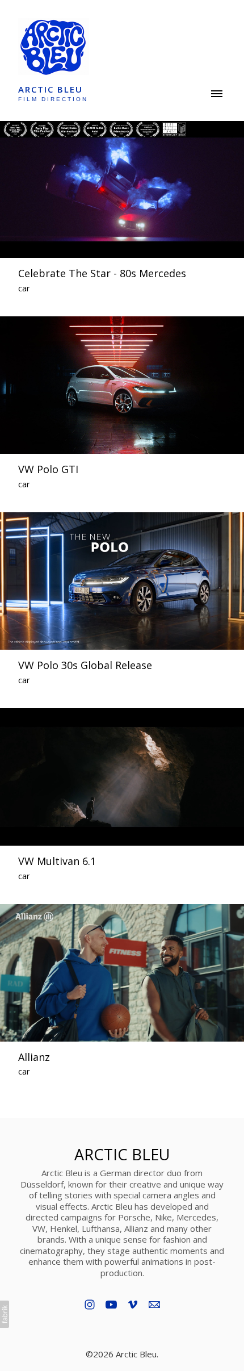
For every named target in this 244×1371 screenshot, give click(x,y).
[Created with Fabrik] (4, 1314)
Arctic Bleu (122, 1154)
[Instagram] (90, 1304)
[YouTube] (111, 1304)
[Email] (154, 1304)
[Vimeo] (133, 1304)
